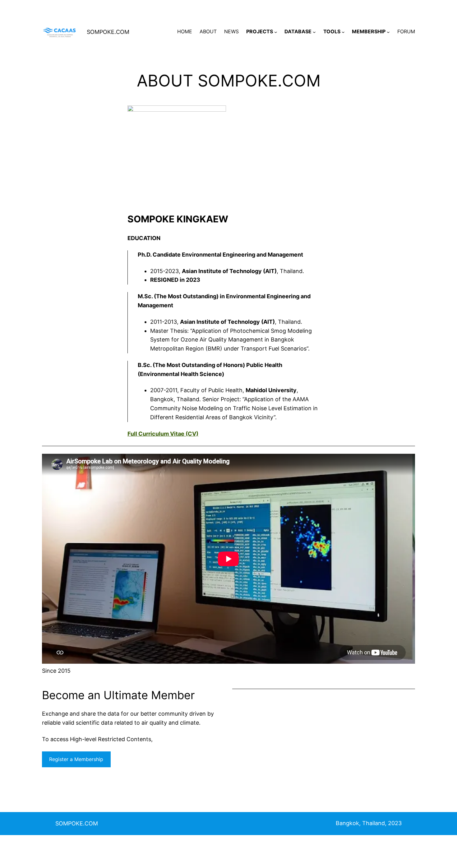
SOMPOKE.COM (108, 32)
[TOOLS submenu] (343, 31)
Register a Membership (76, 759)
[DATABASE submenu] (314, 31)
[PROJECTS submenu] (275, 31)
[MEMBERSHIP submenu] (388, 31)
